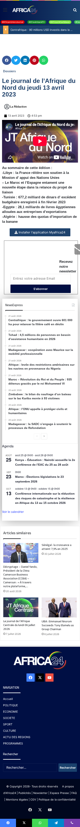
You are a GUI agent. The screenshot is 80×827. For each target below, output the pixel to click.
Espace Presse (59, 793)
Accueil (8, 699)
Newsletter (40, 793)
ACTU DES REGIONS (16, 737)
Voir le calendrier (13, 512)
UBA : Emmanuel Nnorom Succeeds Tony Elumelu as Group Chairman (58, 625)
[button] (6, 60)
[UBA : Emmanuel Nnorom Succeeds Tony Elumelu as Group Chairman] (59, 607)
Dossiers (9, 71)
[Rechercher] (75, 11)
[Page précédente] (37, 436)
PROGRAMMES (13, 743)
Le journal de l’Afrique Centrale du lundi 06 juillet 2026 (19, 625)
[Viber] (72, 823)
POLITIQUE (10, 705)
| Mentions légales (16, 799)
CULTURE (9, 730)
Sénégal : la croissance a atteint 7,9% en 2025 (56, 546)
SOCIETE (9, 718)
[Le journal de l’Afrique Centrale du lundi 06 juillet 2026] (20, 607)
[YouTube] (49, 677)
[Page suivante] (44, 436)
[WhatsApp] (40, 823)
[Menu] (5, 11)
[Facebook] (30, 677)
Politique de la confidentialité (57, 799)
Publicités (24, 793)
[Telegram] (56, 823)
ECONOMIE (10, 711)
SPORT (8, 724)
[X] (40, 677)
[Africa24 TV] (24, 9)
